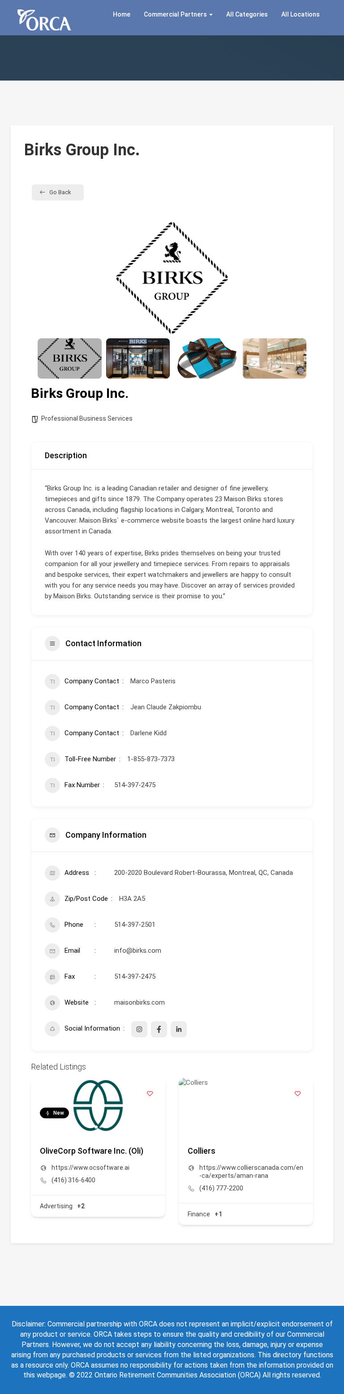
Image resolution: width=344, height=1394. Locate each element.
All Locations (300, 14)
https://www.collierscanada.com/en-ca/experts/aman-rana (251, 1171)
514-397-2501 (134, 925)
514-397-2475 (134, 976)
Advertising (56, 1206)
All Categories (247, 14)
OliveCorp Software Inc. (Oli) (91, 1150)
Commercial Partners (176, 14)
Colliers (201, 1150)
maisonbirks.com (139, 1002)
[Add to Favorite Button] (149, 1093)
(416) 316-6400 (73, 1180)
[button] (51, 278)
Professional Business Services (87, 418)
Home (121, 14)
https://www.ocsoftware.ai (90, 1167)
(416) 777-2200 (221, 1188)
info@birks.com (137, 950)
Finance (199, 1214)
